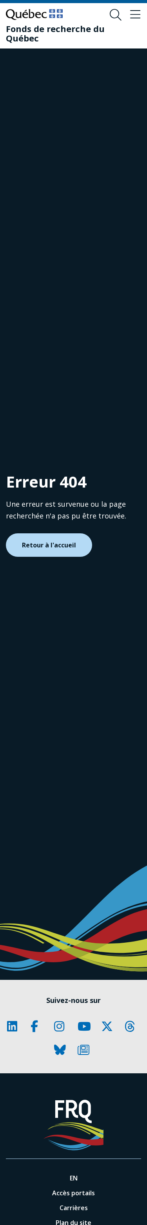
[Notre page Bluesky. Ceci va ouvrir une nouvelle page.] (62, 1050)
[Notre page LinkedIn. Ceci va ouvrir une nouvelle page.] (15, 1026)
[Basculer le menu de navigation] (135, 15)
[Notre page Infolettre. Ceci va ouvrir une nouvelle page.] (85, 1050)
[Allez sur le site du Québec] (34, 14)
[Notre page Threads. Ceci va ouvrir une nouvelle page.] (132, 1026)
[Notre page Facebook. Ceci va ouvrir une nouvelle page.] (38, 1026)
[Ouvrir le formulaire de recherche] (116, 15)
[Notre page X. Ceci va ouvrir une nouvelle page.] (109, 1026)
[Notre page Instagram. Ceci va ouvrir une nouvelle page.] (62, 1026)
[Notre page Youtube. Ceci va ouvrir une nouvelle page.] (85, 1026)
